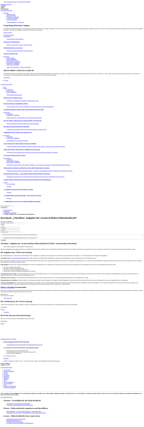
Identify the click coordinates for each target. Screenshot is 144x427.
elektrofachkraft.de (8, 210)
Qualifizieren (7, 211)
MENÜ (2, 7)
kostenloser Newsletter (6, 4)
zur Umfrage (4, 307)
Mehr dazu (6, 358)
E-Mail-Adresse (7, 223)
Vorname (3, 227)
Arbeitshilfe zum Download (12, 249)
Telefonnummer (4, 232)
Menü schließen (4, 9)
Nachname (3, 228)
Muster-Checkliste (8, 287)
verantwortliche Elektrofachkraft (19, 258)
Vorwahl (3, 230)
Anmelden (3, 5)
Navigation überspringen (6, 10)
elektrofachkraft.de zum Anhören (8, 339)
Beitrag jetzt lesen (8, 32)
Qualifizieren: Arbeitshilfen (10, 213)
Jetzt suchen (4, 207)
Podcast (2, 323)
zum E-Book (7, 77)
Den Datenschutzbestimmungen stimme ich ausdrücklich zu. (21, 237)
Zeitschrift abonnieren (9, 35)
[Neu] (19, 67)
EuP (73, 273)
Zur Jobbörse (4, 321)
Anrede (2, 224)
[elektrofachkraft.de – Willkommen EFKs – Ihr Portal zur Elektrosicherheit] (17, 1)
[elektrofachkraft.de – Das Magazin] (15, 22)
